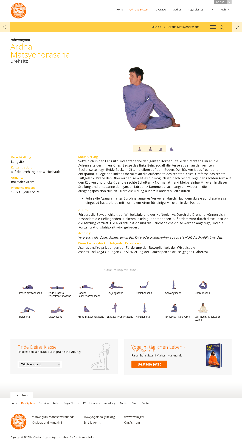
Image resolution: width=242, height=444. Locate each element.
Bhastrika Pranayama (177, 316)
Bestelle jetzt (149, 364)
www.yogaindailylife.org (99, 417)
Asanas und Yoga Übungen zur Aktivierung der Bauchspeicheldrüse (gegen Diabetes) (143, 252)
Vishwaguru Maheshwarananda (53, 417)
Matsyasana (55, 316)
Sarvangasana (173, 293)
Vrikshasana (143, 316)
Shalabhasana (144, 293)
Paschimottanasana (30, 293)
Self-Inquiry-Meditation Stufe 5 (208, 318)
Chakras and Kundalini (47, 422)
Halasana (24, 316)
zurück (5, 27)
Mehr (224, 9)
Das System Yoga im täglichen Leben (18, 10)
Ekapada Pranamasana (120, 316)
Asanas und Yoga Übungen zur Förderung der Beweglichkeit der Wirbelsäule (136, 247)
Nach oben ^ (21, 395)
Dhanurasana (202, 293)
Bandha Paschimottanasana (89, 294)
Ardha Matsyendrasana (91, 316)
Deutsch (220, 2)
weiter (237, 27)
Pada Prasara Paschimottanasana (59, 294)
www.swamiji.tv (134, 417)
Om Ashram (132, 422)
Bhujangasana (115, 293)
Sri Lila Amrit (92, 422)
